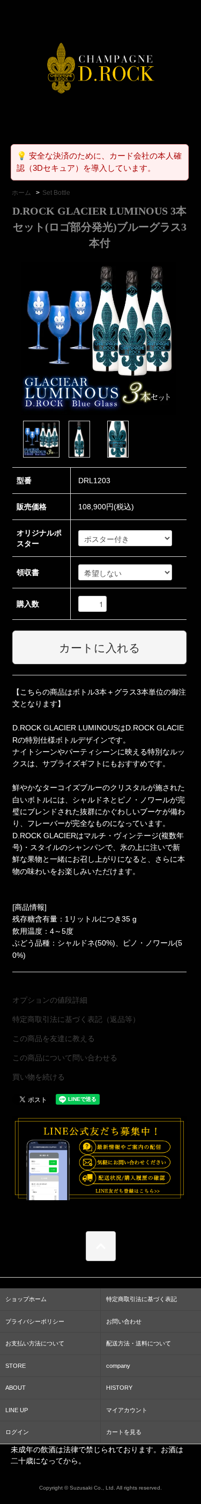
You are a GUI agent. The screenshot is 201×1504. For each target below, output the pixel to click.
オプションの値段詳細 (49, 1000)
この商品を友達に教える (53, 1038)
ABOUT (15, 1387)
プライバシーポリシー (34, 1321)
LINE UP (16, 1410)
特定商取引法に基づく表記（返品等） (76, 1019)
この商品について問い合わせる (64, 1057)
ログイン (17, 1432)
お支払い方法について (34, 1343)
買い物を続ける (38, 1077)
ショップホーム (26, 1299)
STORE (15, 1366)
